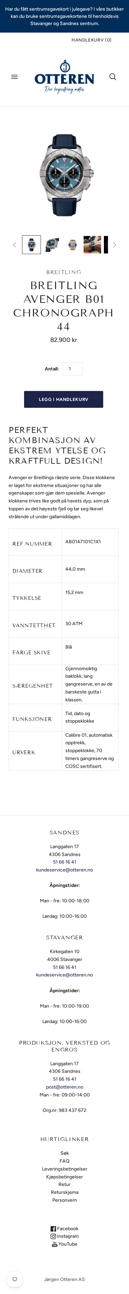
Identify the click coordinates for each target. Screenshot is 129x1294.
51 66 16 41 (64, 862)
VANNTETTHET (33, 625)
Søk (65, 1153)
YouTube (67, 1244)
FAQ (64, 1161)
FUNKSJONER (32, 719)
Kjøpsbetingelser (64, 1177)
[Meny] (14, 77)
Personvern (64, 1200)
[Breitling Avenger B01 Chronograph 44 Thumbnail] (31, 244)
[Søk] (113, 77)
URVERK (23, 752)
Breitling (63, 272)
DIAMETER (27, 571)
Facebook (67, 1229)
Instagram (67, 1236)
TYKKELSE (26, 598)
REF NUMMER (32, 544)
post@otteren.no (64, 1087)
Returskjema (64, 1192)
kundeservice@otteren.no (64, 870)
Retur (64, 1184)
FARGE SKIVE (31, 653)
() (92, 40)
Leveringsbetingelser (64, 1169)
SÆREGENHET (32, 686)
